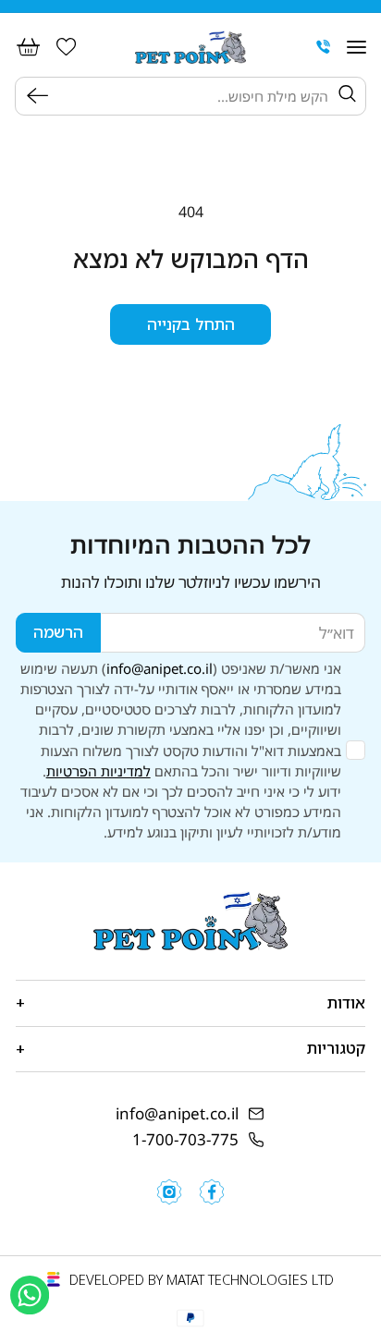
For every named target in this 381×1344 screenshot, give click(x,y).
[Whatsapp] (29, 1295)
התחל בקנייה (191, 324)
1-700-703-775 (185, 1139)
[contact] (324, 47)
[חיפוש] (41, 95)
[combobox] (193, 95)
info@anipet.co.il (159, 668)
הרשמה (58, 631)
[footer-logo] (190, 920)
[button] (356, 47)
